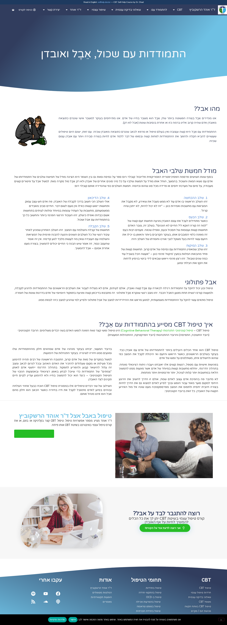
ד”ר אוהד (75, 10)
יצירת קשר (53, 10)
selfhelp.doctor (104, 2)
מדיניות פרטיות (57, 619)
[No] (221, 619)
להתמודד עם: (159, 10)
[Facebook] (58, 594)
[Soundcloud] (46, 602)
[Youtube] (46, 594)
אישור (73, 619)
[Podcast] (58, 602)
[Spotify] (33, 594)
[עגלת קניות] (13, 9)
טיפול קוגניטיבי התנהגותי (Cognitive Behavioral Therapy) (157, 330)
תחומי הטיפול (146, 580)
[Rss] (33, 602)
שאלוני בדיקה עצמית (128, 10)
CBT (179, 10)
